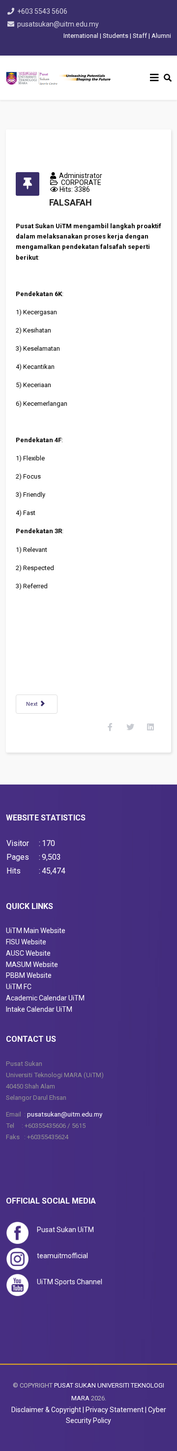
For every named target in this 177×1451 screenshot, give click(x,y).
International (81, 35)
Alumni (161, 35)
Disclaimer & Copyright (46, 1410)
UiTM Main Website (35, 931)
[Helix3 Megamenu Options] (154, 78)
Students (115, 35)
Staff (140, 35)
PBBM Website (29, 975)
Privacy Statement (115, 1410)
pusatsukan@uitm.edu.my (58, 24)
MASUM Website (32, 964)
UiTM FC (18, 987)
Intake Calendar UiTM (39, 1009)
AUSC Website (28, 953)
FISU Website (26, 942)
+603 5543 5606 (42, 11)
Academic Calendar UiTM (45, 998)
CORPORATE (81, 182)
